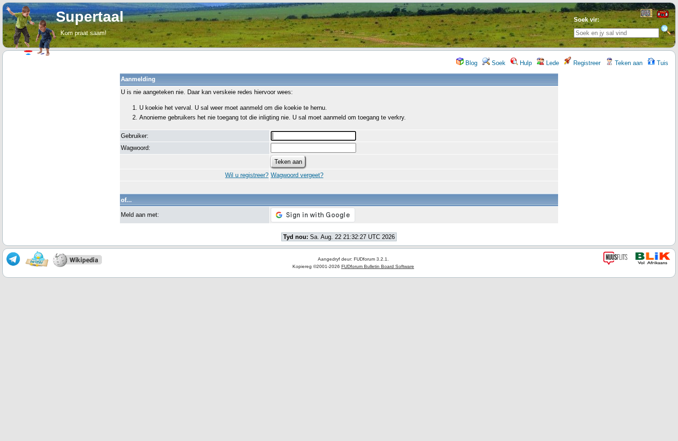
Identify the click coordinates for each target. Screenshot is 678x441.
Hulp (525, 63)
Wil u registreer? (246, 175)
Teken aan (627, 63)
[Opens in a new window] (646, 15)
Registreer (586, 63)
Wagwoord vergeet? (297, 175)
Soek (498, 63)
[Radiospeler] (663, 16)
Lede (551, 63)
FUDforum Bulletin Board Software (377, 266)
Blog (470, 63)
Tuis (661, 63)
